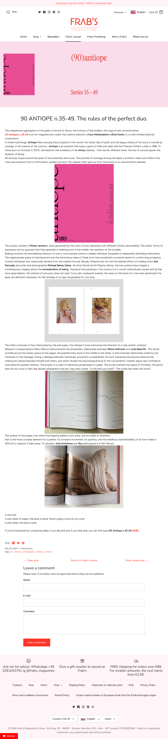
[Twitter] (39, 12)
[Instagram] (49, 12)
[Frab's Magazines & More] (84, 24)
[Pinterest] (54, 12)
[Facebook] (44, 12)
